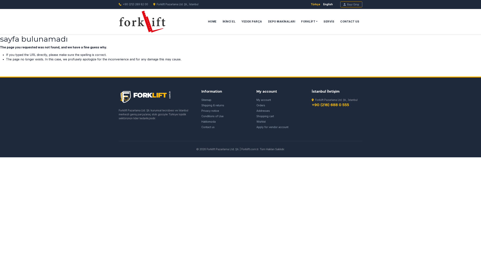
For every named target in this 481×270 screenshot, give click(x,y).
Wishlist (261, 121)
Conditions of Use (212, 116)
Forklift (308, 21)
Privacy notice (210, 110)
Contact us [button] (349, 21)
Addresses (263, 110)
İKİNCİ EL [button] (229, 21)
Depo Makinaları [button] (281, 21)
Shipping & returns (212, 105)
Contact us (208, 127)
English (328, 4)
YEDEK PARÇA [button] (251, 21)
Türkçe (315, 4)
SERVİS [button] (329, 21)
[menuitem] (212, 22)
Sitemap (206, 99)
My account (263, 99)
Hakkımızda (208, 121)
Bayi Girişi (353, 4)
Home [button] (212, 21)
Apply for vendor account (272, 127)
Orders (260, 105)
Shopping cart (265, 116)
